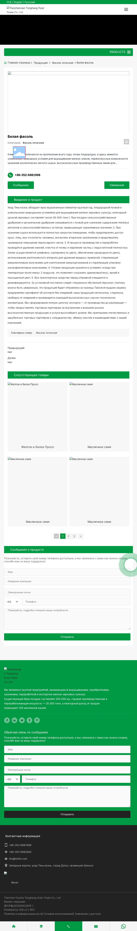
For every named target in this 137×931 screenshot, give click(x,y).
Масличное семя (99, 447)
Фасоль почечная (62, 62)
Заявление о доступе (88, 913)
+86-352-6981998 (27, 175)
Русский (30, 2)
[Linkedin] (14, 720)
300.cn (23, 909)
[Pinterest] (37, 720)
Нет (10, 352)
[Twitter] (22, 720)
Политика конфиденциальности (23, 913)
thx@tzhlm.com (18, 858)
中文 (9, 2)
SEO (32, 909)
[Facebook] (7, 720)
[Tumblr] (29, 720)
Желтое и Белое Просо (37, 447)
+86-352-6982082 (20, 851)
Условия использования (58, 913)
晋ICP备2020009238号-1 (19, 905)
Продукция (41, 62)
